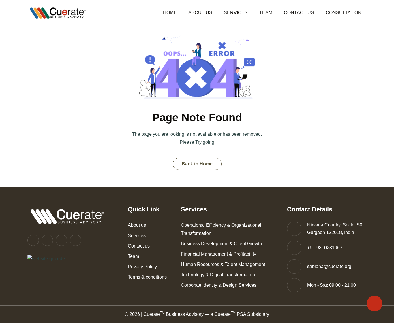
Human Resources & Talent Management (223, 264)
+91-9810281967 (324, 247)
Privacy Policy (142, 266)
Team (265, 12)
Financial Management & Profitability (218, 254)
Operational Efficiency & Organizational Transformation (221, 229)
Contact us (299, 12)
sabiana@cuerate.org (329, 266)
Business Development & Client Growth (221, 243)
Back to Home (197, 163)
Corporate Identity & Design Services (218, 285)
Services (236, 12)
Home (170, 12)
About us (200, 12)
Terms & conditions (147, 277)
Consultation (343, 12)
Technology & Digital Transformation (218, 274)
